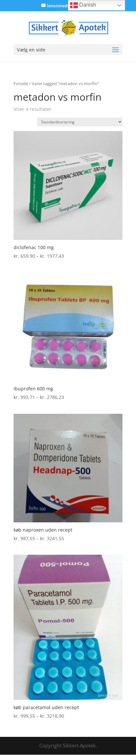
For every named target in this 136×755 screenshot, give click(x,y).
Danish (87, 5)
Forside (21, 83)
